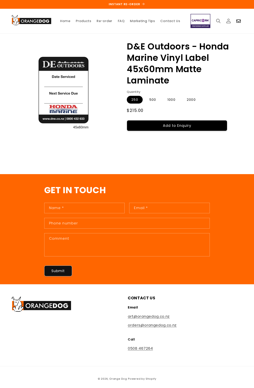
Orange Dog (118, 378)
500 (152, 99)
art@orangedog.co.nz (149, 316)
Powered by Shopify (142, 378)
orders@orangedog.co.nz (152, 325)
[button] (218, 21)
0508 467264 (140, 348)
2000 (191, 99)
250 (134, 99)
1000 (171, 99)
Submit (58, 271)
